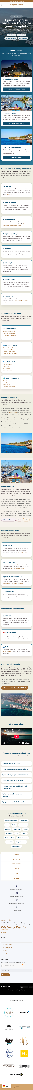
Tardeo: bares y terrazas (9, 335)
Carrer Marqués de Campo (10, 353)
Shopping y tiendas (8, 349)
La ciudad (5, 953)
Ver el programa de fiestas (17, 568)
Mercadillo (9, 842)
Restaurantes (24, 820)
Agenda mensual (7, 941)
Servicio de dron (7, 947)
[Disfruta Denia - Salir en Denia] (16, 5)
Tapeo (19, 519)
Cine (17, 833)
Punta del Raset (12, 412)
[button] (2, 5)
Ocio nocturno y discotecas (10, 337)
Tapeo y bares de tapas (9, 333)
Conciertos (6, 366)
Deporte (24, 833)
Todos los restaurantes (8, 519)
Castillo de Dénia (7, 370)
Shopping (7, 829)
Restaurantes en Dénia (9, 331)
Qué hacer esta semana (9, 386)
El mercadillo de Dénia (9, 351)
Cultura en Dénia (7, 364)
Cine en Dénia (6, 368)
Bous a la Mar (6, 384)
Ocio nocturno (23, 825)
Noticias (5, 950)
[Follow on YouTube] (6, 987)
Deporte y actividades (9, 381)
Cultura (25, 829)
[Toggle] (2, 763)
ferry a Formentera (8, 651)
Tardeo (26, 519)
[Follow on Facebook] (1, 987)
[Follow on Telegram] (9, 987)
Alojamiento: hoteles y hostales (11, 347)
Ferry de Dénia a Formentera (10, 382)
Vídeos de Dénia (16, 846)
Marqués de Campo (22, 837)
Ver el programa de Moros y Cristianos (13, 583)
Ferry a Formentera (21, 842)
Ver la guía (9, 194)
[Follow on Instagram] (4, 987)
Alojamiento (17, 829)
